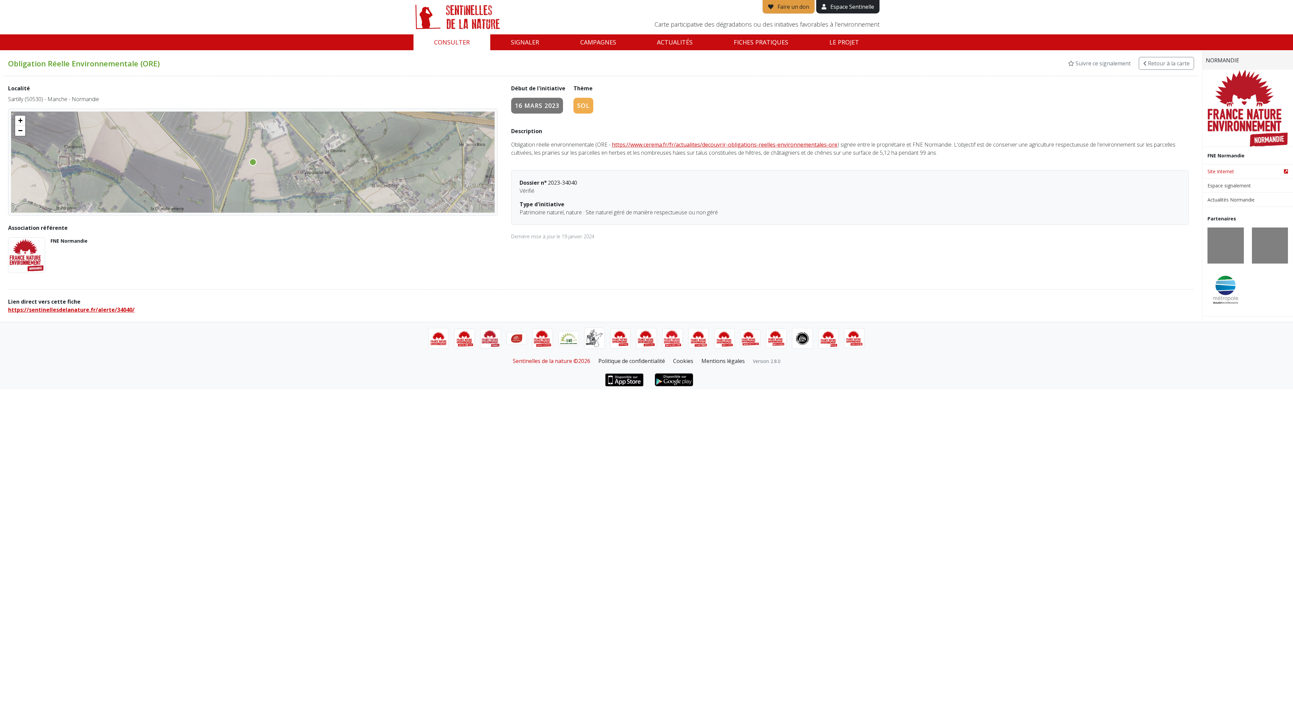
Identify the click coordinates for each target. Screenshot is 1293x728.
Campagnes (598, 42)
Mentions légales (723, 361)
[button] (20, 121)
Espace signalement (1229, 185)
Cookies (683, 361)
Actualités (675, 42)
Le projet (844, 42)
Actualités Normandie (1231, 199)
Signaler (525, 42)
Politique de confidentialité (631, 361)
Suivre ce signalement (1102, 63)
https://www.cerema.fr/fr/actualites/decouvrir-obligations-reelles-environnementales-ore (724, 144)
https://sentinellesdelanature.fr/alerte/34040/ (71, 309)
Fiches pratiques (761, 42)
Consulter (452, 42)
